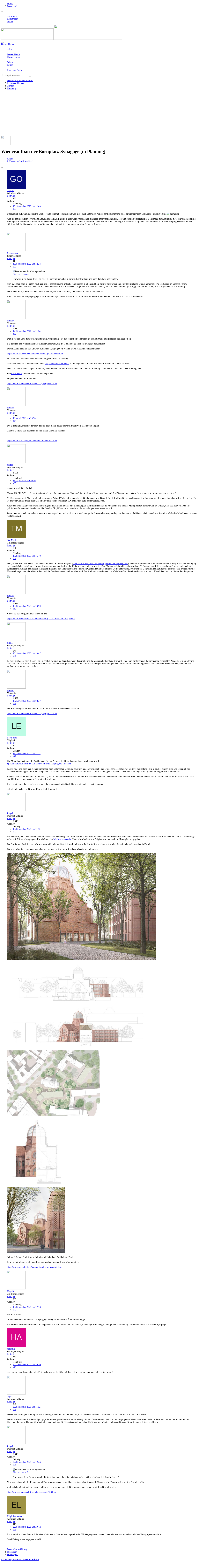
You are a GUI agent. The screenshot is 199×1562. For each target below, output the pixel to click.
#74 (14, 1409)
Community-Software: (20, 1559)
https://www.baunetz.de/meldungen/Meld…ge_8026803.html (35, 353)
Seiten (10, 62)
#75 (14, 1464)
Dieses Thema (13, 54)
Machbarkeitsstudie (62, 839)
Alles (9, 49)
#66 (14, 558)
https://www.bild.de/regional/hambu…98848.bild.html (32, 440)
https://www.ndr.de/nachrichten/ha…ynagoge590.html (32, 383)
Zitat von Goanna (21, 274)
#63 (14, 334)
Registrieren (12, 19)
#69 (14, 703)
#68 (14, 656)
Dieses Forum (13, 57)
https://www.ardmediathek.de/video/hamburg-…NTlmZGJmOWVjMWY (41, 618)
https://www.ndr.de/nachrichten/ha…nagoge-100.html (31, 1492)
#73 (14, 1367)
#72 (14, 1309)
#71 (14, 831)
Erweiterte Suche (15, 70)
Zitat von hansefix (21, 1472)
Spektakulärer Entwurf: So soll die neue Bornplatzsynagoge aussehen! (39, 763)
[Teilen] (2, 167)
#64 (14, 421)
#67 (14, 608)
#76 (14, 1529)
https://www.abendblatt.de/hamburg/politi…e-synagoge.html (34, 1267)
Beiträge (11, 196)
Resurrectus (16, 373)
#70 (14, 756)
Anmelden (12, 16)
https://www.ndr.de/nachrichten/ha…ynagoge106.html (32, 713)
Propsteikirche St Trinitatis (57, 363)
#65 (14, 483)
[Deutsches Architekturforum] (61, 39)
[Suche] (2, 42)
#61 (14, 209)
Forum (10, 65)
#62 (14, 266)
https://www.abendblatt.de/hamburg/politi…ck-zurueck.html (100, 563)
